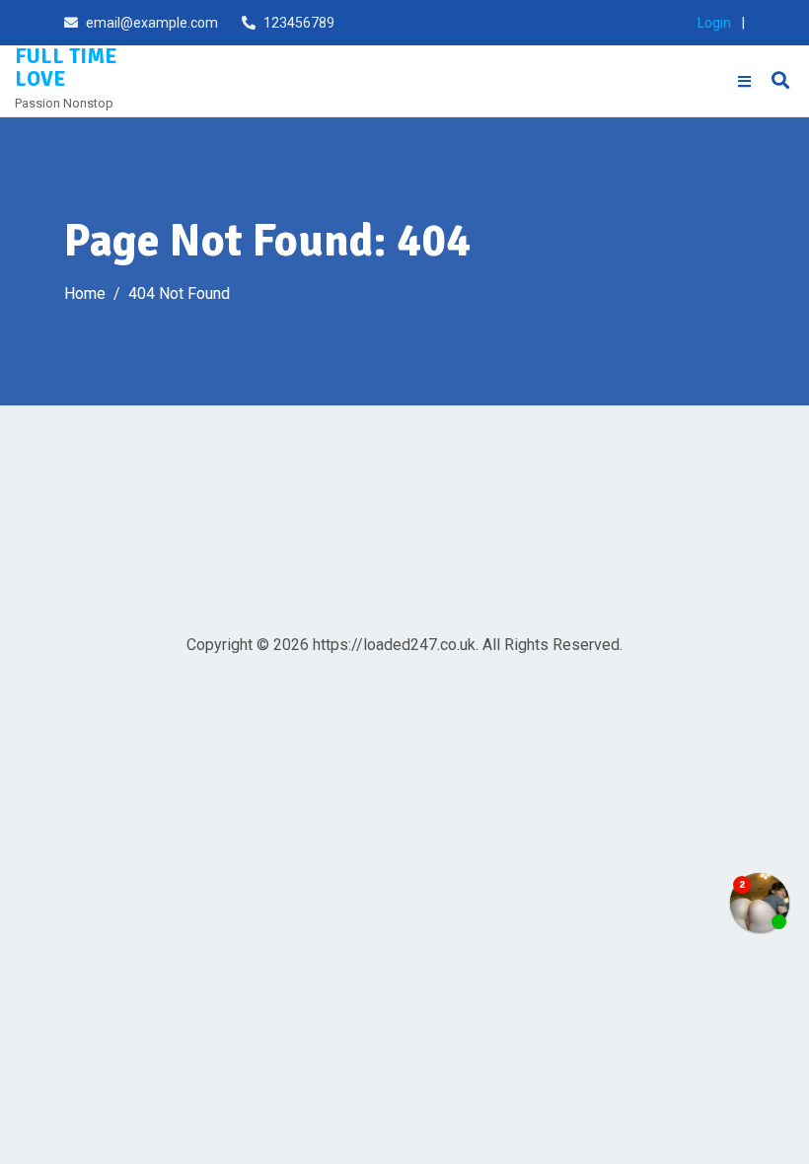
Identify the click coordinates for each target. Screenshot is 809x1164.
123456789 (298, 23)
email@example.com (152, 23)
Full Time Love (65, 67)
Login (714, 23)
